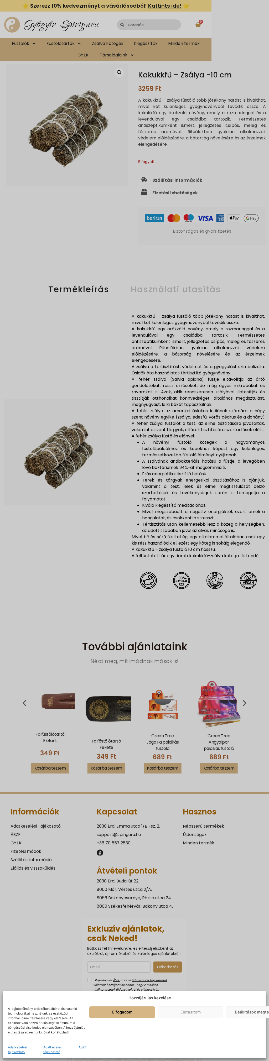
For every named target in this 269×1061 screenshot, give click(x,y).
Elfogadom (122, 1012)
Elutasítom (190, 1012)
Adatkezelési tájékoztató (17, 1049)
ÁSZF (83, 1047)
